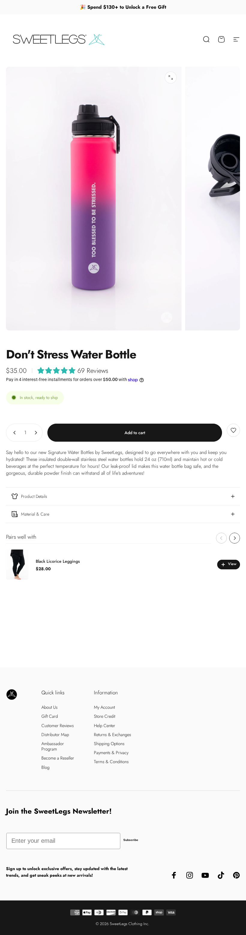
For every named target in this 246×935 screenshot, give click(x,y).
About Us (49, 707)
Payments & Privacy (111, 752)
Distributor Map (55, 734)
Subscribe (130, 840)
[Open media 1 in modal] (171, 78)
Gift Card (49, 716)
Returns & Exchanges (112, 734)
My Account (104, 707)
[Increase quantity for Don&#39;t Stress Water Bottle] (37, 432)
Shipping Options (109, 743)
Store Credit (104, 716)
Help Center (104, 725)
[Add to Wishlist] (233, 430)
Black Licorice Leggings (58, 561)
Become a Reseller (57, 758)
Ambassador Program (52, 746)
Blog (45, 767)
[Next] (234, 538)
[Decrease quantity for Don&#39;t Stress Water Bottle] (13, 432)
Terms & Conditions (111, 761)
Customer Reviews (57, 725)
